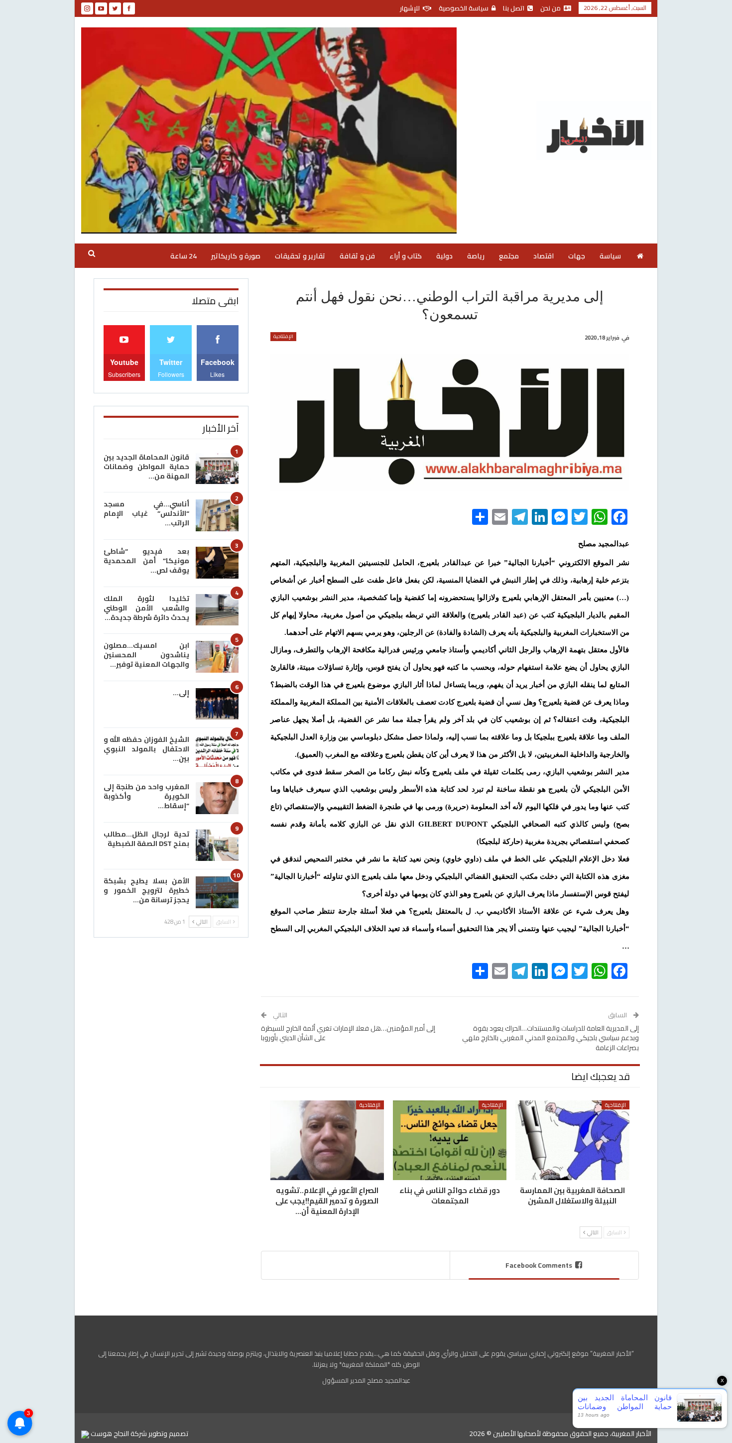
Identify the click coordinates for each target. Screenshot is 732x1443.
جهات (576, 255)
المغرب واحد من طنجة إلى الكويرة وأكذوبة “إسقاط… (146, 796)
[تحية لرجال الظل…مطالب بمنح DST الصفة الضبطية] (217, 845)
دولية (444, 255)
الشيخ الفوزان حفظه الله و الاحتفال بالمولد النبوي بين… (146, 749)
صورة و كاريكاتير (235, 255)
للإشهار (410, 8)
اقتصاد (543, 255)
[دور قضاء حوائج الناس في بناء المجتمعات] (449, 1140)
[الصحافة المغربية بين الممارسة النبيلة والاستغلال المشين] (572, 1140)
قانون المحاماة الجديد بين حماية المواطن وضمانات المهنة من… (146, 466)
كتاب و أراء (405, 255)
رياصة (476, 255)
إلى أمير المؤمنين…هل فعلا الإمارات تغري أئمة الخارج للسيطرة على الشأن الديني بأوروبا (348, 1033)
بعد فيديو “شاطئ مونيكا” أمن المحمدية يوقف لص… (146, 561)
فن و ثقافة (357, 255)
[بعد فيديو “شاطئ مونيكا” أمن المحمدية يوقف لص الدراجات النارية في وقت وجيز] (217, 563)
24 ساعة (183, 255)
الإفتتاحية (283, 336)
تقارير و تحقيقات (300, 255)
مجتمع (509, 255)
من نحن (550, 8)
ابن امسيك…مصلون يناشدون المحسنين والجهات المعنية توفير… (146, 655)
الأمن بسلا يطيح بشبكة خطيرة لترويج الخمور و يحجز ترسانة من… (146, 890)
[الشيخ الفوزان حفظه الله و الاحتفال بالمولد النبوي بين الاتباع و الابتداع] (217, 751)
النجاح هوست (109, 1433)
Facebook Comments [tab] (538, 1265)
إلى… (181, 692)
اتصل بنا (513, 8)
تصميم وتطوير (168, 1433)
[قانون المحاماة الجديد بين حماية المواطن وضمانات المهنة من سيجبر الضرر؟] (217, 468)
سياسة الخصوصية (463, 8)
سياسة (610, 255)
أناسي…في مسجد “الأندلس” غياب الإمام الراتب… (146, 513)
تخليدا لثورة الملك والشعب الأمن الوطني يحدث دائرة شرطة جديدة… (146, 608)
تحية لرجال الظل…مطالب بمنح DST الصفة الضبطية (146, 839)
